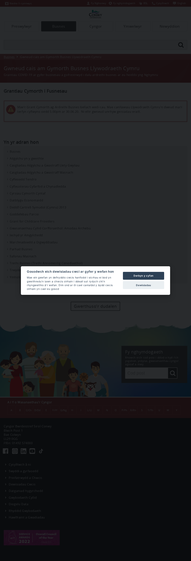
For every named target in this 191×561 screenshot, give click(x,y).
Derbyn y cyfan (144, 275)
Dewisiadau (143, 284)
